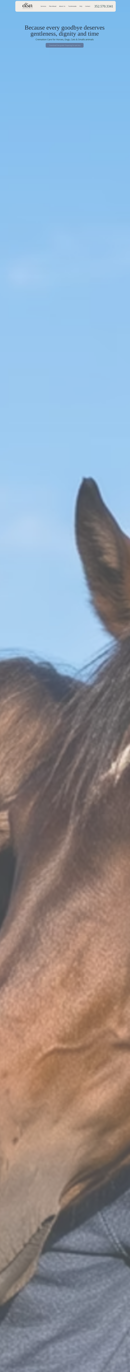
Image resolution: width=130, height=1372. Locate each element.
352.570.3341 (103, 6)
